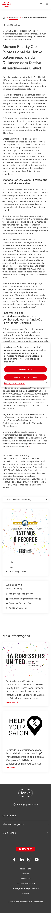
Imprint (25, 874)
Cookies (25, 893)
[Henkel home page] (3, 18)
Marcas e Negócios (13, 824)
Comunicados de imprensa (35, 17)
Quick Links (9, 832)
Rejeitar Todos (25, 369)
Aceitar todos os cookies (25, 377)
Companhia (9, 815)
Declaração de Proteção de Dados (25, 888)
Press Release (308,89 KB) (19, 499)
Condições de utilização (25, 883)
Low (11, 567)
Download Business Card (20, 603)
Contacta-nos (25, 878)
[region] (25, 365)
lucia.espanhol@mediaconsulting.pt (25, 598)
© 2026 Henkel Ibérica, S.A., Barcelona (25, 902)
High (12, 562)
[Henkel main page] (6, 4)
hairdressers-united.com (17, 446)
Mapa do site (25, 869)
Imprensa (13, 17)
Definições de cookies (14, 384)
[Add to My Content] (46, 499)
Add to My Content (18, 571)
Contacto (24, 849)
